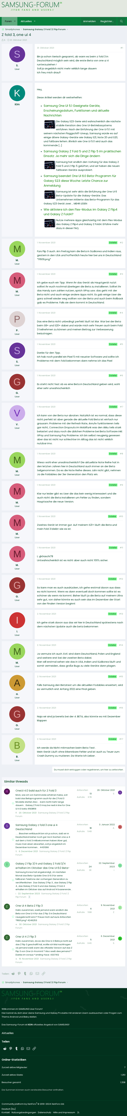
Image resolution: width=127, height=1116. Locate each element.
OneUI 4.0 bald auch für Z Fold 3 (36, 791)
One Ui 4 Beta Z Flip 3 (29, 906)
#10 (121, 516)
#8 (121, 453)
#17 (121, 739)
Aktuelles (26, 21)
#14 (121, 645)
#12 (121, 578)
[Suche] (121, 21)
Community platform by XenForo (33, 1104)
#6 (121, 375)
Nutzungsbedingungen (24, 1112)
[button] (14, 21)
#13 (121, 613)
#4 (121, 312)
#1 (121, 47)
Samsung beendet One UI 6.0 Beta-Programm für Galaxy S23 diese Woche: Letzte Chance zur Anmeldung (80, 181)
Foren (8, 21)
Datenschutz (44, 1112)
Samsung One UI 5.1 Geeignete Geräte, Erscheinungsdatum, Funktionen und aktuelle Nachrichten (76, 110)
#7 (121, 406)
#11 (121, 547)
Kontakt (6, 1112)
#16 (121, 707)
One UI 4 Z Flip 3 (26, 937)
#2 (121, 242)
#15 (121, 676)
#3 (121, 274)
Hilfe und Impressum (64, 1112)
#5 (121, 344)
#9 (121, 484)
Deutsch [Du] (9, 1109)
